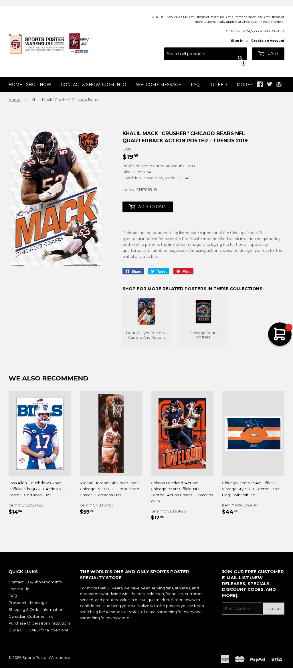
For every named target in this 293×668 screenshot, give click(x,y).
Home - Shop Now (30, 84)
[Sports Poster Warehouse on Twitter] (269, 85)
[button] (205, 64)
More (243, 84)
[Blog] (279, 85)
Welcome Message (158, 84)
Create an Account (267, 41)
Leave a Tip (19, 589)
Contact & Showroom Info (93, 84)
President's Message (28, 602)
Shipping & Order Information (36, 609)
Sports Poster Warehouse (46, 657)
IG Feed (218, 84)
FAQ (195, 84)
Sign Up (273, 609)
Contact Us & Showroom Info (35, 582)
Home (14, 99)
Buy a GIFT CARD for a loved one (39, 630)
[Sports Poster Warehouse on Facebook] (260, 85)
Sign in (237, 41)
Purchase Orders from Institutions (39, 623)
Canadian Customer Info (31, 616)
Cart (272, 53)
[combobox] (205, 53)
